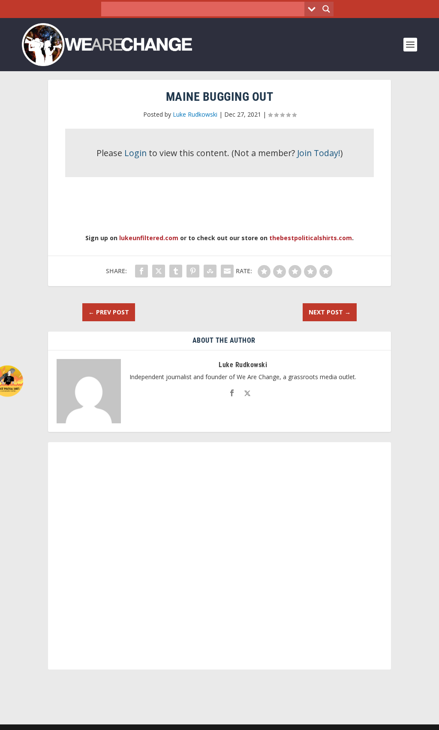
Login (135, 153)
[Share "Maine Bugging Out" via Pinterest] (192, 271)
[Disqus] (219, 559)
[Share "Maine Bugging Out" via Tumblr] (175, 271)
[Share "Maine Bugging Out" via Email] (227, 271)
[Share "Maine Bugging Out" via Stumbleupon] (210, 271)
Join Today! (318, 153)
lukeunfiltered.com (148, 238)
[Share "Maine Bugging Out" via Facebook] (141, 271)
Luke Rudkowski (195, 114)
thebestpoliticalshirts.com (310, 238)
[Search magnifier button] (326, 9)
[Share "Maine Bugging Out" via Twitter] (158, 271)
